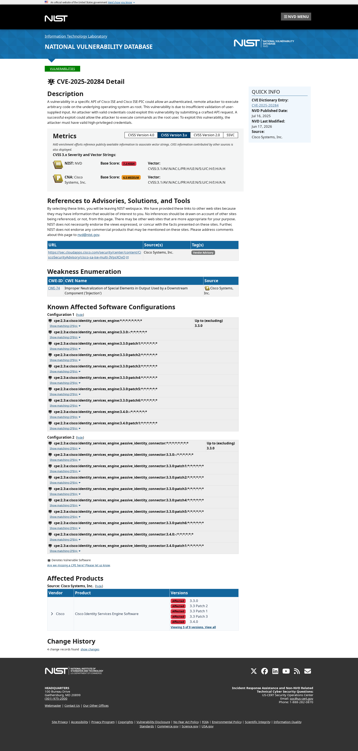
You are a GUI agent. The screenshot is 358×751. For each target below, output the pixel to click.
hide (80, 315)
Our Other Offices (96, 705)
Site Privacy (60, 722)
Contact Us (72, 705)
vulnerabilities (62, 69)
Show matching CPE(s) (64, 326)
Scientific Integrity (257, 722)
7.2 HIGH (129, 163)
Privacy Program (103, 722)
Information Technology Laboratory (76, 36)
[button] (296, 16)
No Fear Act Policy (186, 722)
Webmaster (53, 705)
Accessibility (79, 722)
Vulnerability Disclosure (153, 722)
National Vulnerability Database (99, 47)
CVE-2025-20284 (265, 105)
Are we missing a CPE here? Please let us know (78, 565)
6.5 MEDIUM (131, 177)
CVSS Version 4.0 (141, 135)
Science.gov (190, 726)
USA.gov (207, 726)
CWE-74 (54, 288)
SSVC (231, 135)
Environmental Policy (227, 722)
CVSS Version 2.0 (207, 135)
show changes (90, 649)
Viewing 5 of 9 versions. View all (193, 627)
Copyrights (125, 722)
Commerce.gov (167, 726)
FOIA (205, 722)
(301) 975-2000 (56, 698)
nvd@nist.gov (88, 234)
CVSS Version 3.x (174, 135)
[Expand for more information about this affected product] (51, 614)
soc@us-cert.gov (301, 698)
